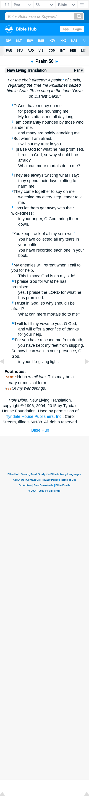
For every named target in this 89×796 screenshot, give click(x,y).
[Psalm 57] (83, 371)
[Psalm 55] (5, 371)
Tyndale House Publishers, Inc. (34, 416)
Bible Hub (40, 430)
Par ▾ (78, 70)
